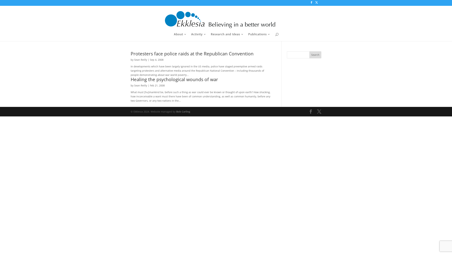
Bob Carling (183, 111)
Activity (197, 34)
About (178, 34)
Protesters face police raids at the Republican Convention (192, 53)
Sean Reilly (140, 59)
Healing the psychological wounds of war (174, 79)
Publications (257, 34)
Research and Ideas (225, 34)
